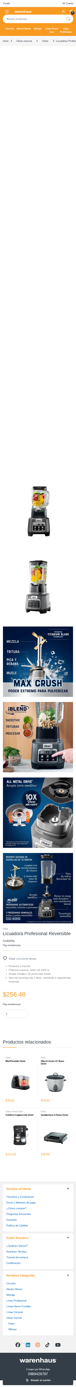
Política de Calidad (17, 1225)
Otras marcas (24, 40)
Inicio (6, 40)
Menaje (38, 28)
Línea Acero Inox (52, 30)
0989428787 (38, 1374)
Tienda (6, 3)
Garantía (11, 1219)
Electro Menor (24, 28)
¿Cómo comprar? (16, 1208)
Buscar (68, 19)
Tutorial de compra (17, 1257)
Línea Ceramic (14, 1312)
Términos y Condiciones (20, 1196)
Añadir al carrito (41, 1380)
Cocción (10, 28)
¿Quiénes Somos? (17, 1245)
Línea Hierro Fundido (18, 1306)
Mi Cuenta (68, 3)
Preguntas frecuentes (18, 1214)
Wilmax (12, 1329)
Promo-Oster (17, 1111)
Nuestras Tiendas (16, 1251)
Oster (45, 40)
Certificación (13, 1263)
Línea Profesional (66, 30)
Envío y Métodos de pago (21, 1202)
